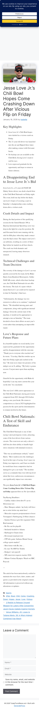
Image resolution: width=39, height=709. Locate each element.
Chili (18, 596)
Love (23, 599)
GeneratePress (19, 706)
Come (23, 596)
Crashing (30, 596)
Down (5, 599)
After (8, 596)
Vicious (29, 599)
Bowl (13, 596)
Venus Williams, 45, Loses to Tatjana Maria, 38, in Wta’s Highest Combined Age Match (17, 615)
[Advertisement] (19, 37)
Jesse (17, 599)
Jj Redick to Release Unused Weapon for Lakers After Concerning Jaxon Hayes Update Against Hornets (19, 606)
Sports (8, 593)
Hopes (11, 599)
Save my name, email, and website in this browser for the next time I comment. (20, 682)
